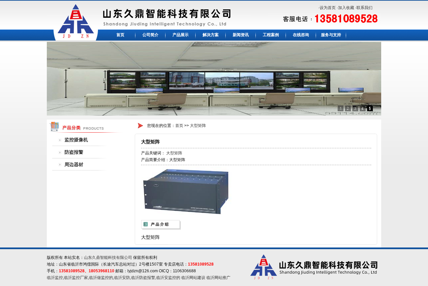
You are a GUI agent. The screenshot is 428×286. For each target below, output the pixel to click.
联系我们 (364, 7)
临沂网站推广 (218, 277)
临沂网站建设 (193, 277)
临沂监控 (55, 277)
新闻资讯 (241, 34)
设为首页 (328, 7)
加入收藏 (346, 7)
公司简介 (150, 34)
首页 (120, 34)
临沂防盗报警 (143, 277)
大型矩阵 (198, 125)
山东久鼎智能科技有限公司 (108, 257)
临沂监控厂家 (76, 277)
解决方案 (211, 34)
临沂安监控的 (168, 277)
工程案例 (271, 34)
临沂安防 (122, 277)
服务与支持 (331, 34)
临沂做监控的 (101, 277)
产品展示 (181, 34)
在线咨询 (301, 34)
